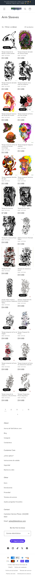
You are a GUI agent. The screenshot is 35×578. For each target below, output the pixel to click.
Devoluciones (8, 488)
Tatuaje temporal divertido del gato (9, 178)
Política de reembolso (21, 567)
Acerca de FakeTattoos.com (13, 428)
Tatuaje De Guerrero (7, 208)
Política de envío (10, 573)
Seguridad (7, 465)
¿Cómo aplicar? (9, 456)
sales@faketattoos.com (17, 521)
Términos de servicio (10, 497)
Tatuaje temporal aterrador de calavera (9, 83)
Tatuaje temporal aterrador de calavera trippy (25, 52)
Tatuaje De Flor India (24, 208)
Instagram (7, 438)
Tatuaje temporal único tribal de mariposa (24, 83)
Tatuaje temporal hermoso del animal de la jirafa (9, 114)
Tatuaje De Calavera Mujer (9, 238)
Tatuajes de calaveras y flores (24, 269)
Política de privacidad (12, 570)
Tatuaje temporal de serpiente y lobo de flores (9, 394)
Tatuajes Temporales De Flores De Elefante (24, 300)
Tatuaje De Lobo (6, 269)
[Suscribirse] (28, 533)
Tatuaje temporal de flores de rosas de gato (25, 114)
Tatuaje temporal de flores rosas (9, 364)
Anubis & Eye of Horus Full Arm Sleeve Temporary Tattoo (9, 301)
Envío (5, 483)
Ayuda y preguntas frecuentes (13, 502)
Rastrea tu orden (9, 470)
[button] (4, 9)
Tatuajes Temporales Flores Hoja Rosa (23, 394)
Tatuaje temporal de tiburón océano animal (8, 52)
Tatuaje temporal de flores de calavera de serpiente (25, 364)
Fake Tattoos (15, 564)
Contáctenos (8, 442)
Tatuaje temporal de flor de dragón (9, 332)
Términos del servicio (25, 570)
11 (28, 410)
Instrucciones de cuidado (12, 460)
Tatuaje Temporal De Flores (23, 332)
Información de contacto (24, 573)
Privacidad (7, 492)
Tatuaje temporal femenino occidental (25, 178)
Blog (5, 433)
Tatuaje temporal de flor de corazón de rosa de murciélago (9, 146)
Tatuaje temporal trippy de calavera (25, 145)
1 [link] (5, 410)
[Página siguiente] (17, 414)
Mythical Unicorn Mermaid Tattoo (25, 238)
